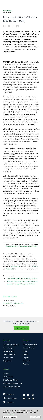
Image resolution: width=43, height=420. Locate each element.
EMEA (25, 351)
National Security (29, 348)
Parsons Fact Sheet (12, 246)
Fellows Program (8, 348)
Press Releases (8, 358)
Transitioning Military (10, 380)
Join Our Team (11, 398)
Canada (25, 354)
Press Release (7, 10)
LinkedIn (35, 266)
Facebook (9, 269)
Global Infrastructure (30, 345)
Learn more (10, 414)
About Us (6, 340)
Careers (6, 369)
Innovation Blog (8, 351)
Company (26, 340)
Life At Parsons (8, 377)
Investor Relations (9, 354)
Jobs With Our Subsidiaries (12, 383)
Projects (26, 358)
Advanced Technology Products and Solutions (22, 281)
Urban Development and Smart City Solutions (22, 278)
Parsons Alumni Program (11, 386)
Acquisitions (7, 361)
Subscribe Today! (21, 328)
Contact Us (10, 394)
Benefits (6, 373)
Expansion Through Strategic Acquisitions (21, 284)
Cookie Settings (35, 417)
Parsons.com (15, 266)
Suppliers (26, 361)
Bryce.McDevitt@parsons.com (13, 303)
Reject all (13, 417)
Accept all (6, 417)
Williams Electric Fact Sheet (28, 246)
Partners (26, 364)
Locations (9, 402)
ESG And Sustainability (11, 345)
